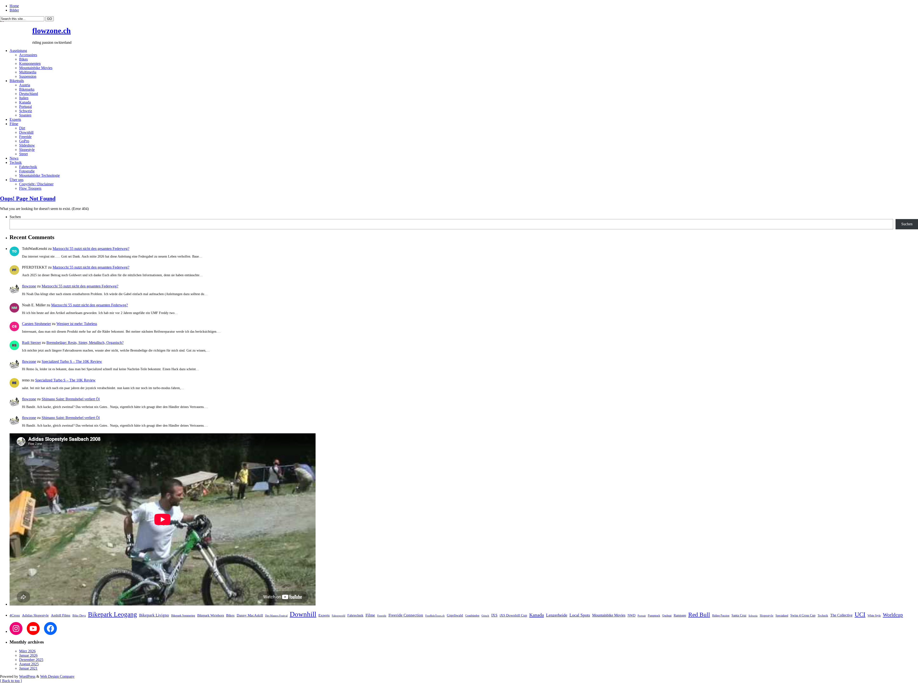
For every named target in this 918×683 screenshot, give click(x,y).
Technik (16, 162)
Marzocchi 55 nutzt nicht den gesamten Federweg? (91, 249)
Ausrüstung (18, 51)
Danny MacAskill (250, 615)
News (14, 158)
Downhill (26, 132)
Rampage (680, 615)
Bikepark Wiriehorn (210, 615)
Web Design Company (57, 676)
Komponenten (30, 63)
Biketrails (17, 81)
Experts (15, 119)
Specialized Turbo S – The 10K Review (72, 361)
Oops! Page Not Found (27, 198)
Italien (23, 98)
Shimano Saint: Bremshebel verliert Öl (71, 399)
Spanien (25, 115)
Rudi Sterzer (31, 343)
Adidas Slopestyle (35, 615)
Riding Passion (720, 615)
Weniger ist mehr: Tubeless (76, 324)
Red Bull (699, 614)
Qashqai (667, 615)
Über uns (16, 180)
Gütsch (485, 615)
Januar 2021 (28, 668)
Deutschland (28, 94)
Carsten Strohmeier (36, 324)
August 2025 (29, 664)
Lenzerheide (556, 615)
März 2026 (27, 651)
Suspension (27, 76)
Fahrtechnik (28, 167)
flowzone (29, 286)
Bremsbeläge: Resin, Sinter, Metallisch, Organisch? (85, 343)
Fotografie (27, 171)
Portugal (25, 107)
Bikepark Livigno (154, 615)
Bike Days (79, 615)
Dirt (22, 128)
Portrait (642, 615)
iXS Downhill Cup (513, 615)
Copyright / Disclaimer (36, 184)
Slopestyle (27, 150)
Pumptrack (654, 615)
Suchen (15, 217)
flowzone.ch (51, 30)
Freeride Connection (405, 615)
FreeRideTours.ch (435, 615)
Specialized (782, 615)
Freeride (25, 137)
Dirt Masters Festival (276, 615)
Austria (24, 85)
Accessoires (28, 55)
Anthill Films (60, 615)
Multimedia (27, 72)
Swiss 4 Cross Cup (802, 615)
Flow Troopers (30, 188)
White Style (874, 615)
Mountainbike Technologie (39, 175)
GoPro (24, 141)
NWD (631, 615)
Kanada (25, 102)
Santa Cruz (739, 615)
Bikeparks (26, 89)
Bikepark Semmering (183, 615)
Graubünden (472, 615)
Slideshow (27, 145)
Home (14, 6)
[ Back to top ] (11, 681)
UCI (860, 614)
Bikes (23, 59)
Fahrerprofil (338, 615)
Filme (14, 124)
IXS (494, 615)
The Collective (841, 615)
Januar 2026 (28, 655)
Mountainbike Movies (35, 68)
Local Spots (579, 615)
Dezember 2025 (31, 660)
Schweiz (25, 111)
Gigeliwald (455, 615)
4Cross (15, 615)
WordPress (27, 676)
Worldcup (893, 614)
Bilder (14, 10)
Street (23, 154)
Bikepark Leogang (112, 614)
